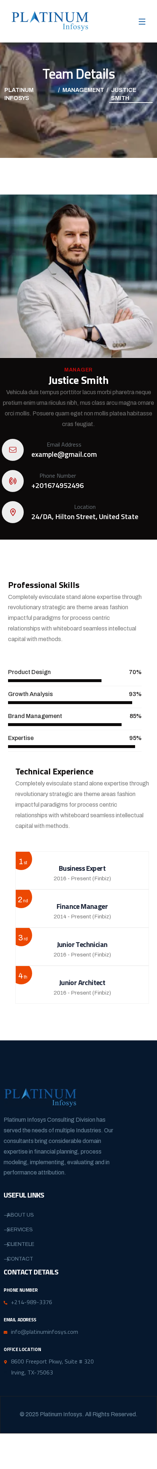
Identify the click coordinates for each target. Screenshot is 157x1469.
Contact (20, 1259)
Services (20, 1229)
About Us (20, 1215)
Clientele (20, 1244)
